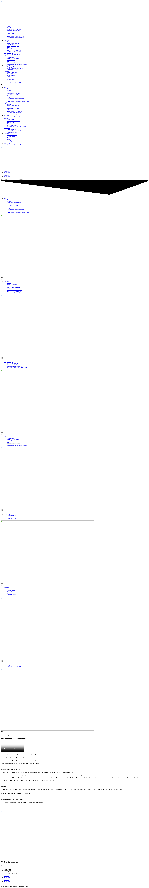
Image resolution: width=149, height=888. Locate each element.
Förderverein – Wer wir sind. (14, 82)
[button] (74, 85)
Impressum (6, 171)
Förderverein (7, 81)
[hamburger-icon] (1, 279)
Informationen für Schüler (13, 32)
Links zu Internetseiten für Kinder (15, 68)
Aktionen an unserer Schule (13, 58)
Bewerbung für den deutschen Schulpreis (17, 64)
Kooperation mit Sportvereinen (14, 48)
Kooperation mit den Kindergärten (15, 36)
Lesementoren (10, 44)
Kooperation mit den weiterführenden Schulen (18, 39)
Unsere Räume (10, 33)
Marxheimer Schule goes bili (14, 54)
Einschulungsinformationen (13, 62)
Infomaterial (7, 65)
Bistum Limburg (11, 75)
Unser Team (10, 28)
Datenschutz (7, 172)
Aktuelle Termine (11, 60)
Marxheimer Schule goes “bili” (14, 363)
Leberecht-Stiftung (11, 594)
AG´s (8, 47)
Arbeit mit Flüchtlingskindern (14, 51)
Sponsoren (6, 71)
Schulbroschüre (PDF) (12, 69)
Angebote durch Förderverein (14, 50)
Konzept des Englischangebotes (14, 366)
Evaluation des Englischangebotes (15, 364)
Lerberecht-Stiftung (11, 78)
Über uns (6, 25)
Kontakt (9, 26)
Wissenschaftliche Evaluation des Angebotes (18, 367)
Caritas (8, 76)
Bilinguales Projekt (8, 53)
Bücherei (9, 41)
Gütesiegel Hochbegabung (13, 46)
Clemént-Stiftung (11, 74)
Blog (8, 61)
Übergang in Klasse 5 (12, 67)
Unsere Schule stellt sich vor (14, 29)
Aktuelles (6, 55)
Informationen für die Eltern (13, 30)
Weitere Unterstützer (12, 79)
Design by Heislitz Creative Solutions (22, 884)
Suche (2, 179)
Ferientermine (10, 57)
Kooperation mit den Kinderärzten (15, 37)
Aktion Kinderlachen (12, 72)
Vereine (9, 34)
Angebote (6, 40)
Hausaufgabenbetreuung (13, 43)
